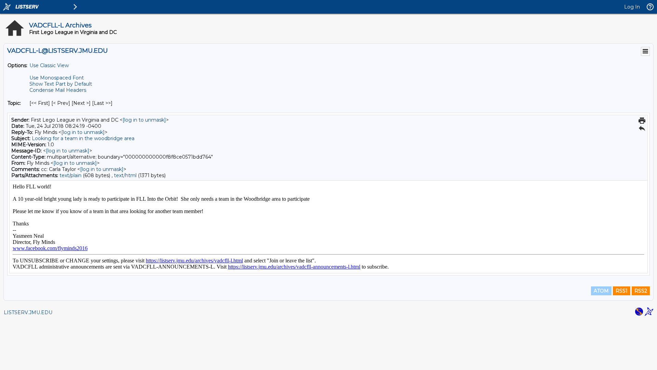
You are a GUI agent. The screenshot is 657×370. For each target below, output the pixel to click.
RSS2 (640, 291)
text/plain (70, 175)
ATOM (601, 291)
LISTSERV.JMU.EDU (28, 312)
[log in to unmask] (144, 120)
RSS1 (622, 291)
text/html (125, 175)
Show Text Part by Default (60, 84)
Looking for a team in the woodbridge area (83, 138)
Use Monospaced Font (56, 78)
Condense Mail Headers (57, 90)
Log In (632, 7)
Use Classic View (49, 65)
